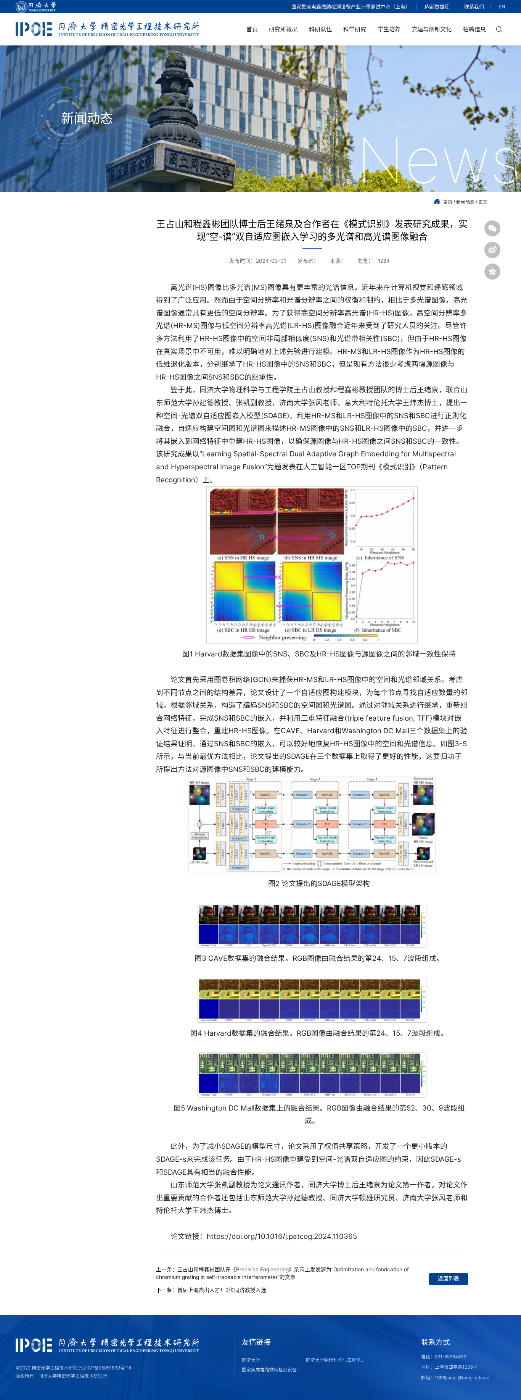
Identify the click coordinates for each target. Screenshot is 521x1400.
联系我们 (474, 7)
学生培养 (389, 29)
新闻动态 (465, 202)
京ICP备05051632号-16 (107, 1368)
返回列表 (448, 1279)
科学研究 (354, 29)
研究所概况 (283, 29)
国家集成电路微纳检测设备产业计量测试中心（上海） (350, 7)
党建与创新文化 (432, 29)
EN (501, 7)
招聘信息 (474, 29)
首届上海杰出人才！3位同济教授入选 (221, 1290)
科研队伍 (320, 29)
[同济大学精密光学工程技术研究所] (107, 29)
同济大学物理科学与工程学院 (335, 1360)
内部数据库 (437, 7)
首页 (252, 29)
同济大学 (251, 1360)
